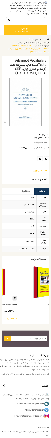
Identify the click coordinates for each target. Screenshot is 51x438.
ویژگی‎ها (41, 191)
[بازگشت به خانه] (48, 39)
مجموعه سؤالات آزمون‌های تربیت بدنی (29, 304)
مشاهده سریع (37, 318)
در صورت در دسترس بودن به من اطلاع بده (33, 147)
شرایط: (46, 138)
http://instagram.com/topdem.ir (29, 416)
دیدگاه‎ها (26, 191)
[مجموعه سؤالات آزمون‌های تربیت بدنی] (21, 283)
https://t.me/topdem (34, 410)
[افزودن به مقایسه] (40, 298)
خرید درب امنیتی (43, 427)
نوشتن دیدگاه (44, 134)
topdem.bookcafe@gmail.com (30, 403)
